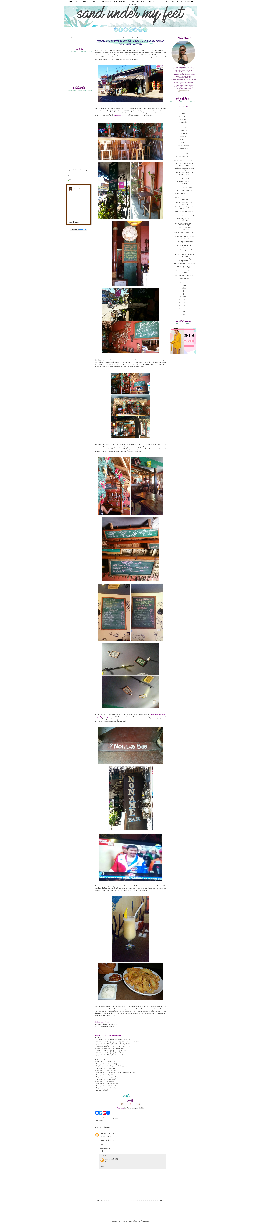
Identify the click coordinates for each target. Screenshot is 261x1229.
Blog (152, 717)
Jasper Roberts (148, 717)
